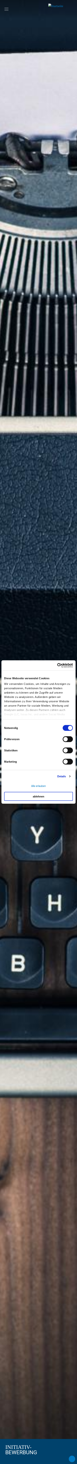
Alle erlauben (38, 785)
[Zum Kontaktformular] (72, 1459)
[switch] (68, 739)
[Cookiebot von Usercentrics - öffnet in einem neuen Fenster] (57, 665)
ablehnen (38, 796)
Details (61, 776)
